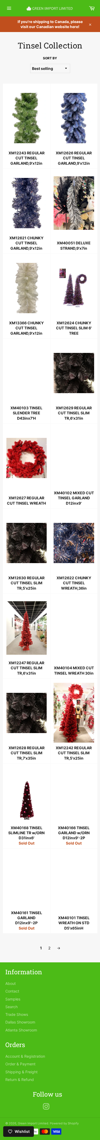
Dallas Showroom (20, 1022)
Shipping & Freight (21, 1072)
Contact (12, 991)
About (10, 983)
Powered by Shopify (64, 1123)
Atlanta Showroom (21, 1030)
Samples (12, 999)
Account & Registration (25, 1056)
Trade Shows (16, 1014)
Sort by (50, 58)
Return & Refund (19, 1079)
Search (11, 1006)
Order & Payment (20, 1064)
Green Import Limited (33, 1123)
